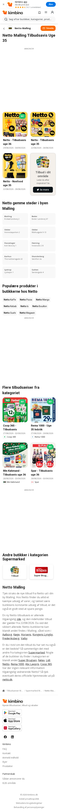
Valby (24, 638)
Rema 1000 (17, 664)
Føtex (41, 660)
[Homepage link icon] (3, 691)
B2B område (9, 783)
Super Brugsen (27, 660)
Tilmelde (50, 28)
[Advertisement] (29, 79)
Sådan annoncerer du (13, 778)
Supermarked (36, 652)
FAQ (4, 748)
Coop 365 (46, 664)
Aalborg (7, 634)
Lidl (48, 660)
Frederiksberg (10, 638)
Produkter (7, 766)
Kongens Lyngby (43, 634)
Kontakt (6, 753)
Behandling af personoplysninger (29, 807)
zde (19, 619)
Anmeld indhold (10, 757)
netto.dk (7, 679)
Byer (4, 761)
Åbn (51, 4)
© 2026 (29, 794)
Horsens (26, 634)
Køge (16, 634)
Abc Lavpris (32, 664)
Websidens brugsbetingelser (29, 803)
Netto (6, 664)
